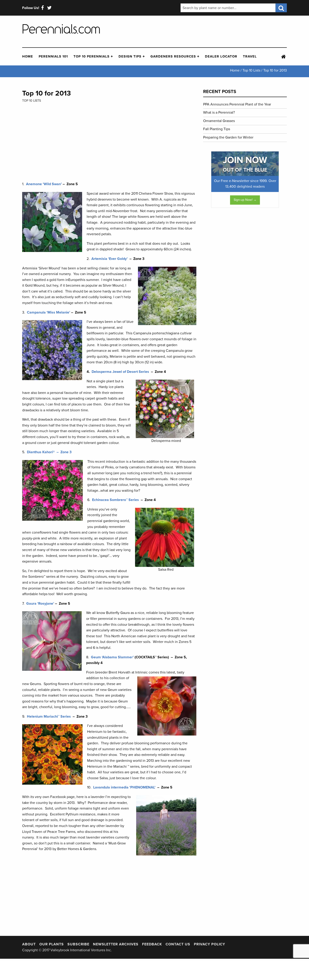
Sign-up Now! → (245, 200)
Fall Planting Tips (216, 129)
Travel (250, 56)
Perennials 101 (53, 56)
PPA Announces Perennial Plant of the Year (237, 104)
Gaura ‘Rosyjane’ (40, 603)
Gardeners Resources (173, 56)
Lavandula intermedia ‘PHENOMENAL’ (124, 787)
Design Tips (130, 56)
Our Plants (51, 944)
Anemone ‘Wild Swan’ (44, 184)
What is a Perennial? (219, 112)
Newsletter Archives (115, 944)
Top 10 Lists (31, 101)
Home (27, 56)
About (29, 944)
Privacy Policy (209, 944)
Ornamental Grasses (219, 121)
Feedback (152, 944)
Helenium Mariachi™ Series (49, 716)
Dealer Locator (221, 56)
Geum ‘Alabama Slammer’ (112, 657)
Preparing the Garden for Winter (228, 137)
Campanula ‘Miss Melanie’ (48, 312)
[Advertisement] (217, 31)
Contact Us (178, 944)
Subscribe (78, 944)
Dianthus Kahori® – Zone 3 (49, 452)
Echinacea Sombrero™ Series (115, 500)
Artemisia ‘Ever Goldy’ (109, 258)
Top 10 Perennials (91, 56)
